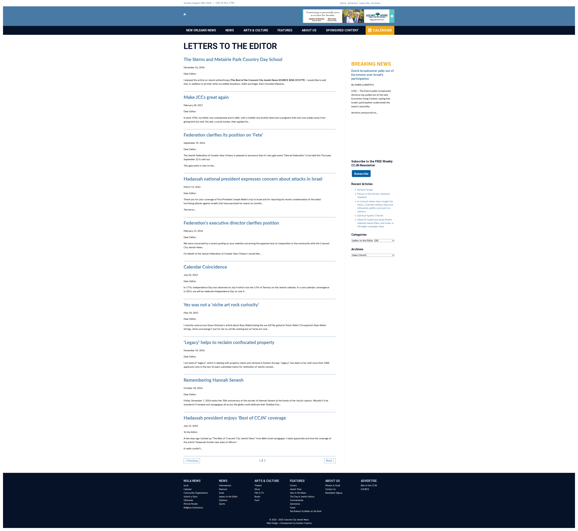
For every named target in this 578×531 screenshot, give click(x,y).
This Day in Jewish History (302, 497)
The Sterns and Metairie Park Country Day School (233, 59)
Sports (222, 504)
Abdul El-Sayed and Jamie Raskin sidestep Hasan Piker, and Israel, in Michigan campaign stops (375, 223)
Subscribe (364, 3)
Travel (292, 508)
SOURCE (365, 489)
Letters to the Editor (228, 497)
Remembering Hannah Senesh (214, 380)
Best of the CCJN (369, 486)
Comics (293, 486)
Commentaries (296, 500)
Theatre (258, 486)
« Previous (191, 460)
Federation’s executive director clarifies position (231, 223)
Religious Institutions (193, 508)
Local (186, 486)
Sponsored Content (342, 30)
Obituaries (188, 500)
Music (257, 489)
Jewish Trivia (295, 489)
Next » (330, 460)
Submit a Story (190, 497)
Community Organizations (196, 493)
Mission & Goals (332, 486)
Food (257, 500)
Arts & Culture (256, 30)
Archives (375, 3)
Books (257, 497)
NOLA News (192, 481)
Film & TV (259, 493)
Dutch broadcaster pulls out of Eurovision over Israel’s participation (372, 74)
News (229, 30)
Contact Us (330, 489)
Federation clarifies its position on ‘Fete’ (223, 135)
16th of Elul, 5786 (224, 3)
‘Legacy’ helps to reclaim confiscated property (229, 342)
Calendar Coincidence (205, 267)
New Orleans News (201, 30)
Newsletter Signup (333, 493)
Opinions (223, 500)
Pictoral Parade (190, 504)
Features (285, 30)
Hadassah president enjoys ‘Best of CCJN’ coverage (235, 418)
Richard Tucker (365, 190)
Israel (221, 493)
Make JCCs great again (206, 97)
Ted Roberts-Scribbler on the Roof (306, 511)
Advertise (353, 3)
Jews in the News (298, 493)
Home (343, 3)
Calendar (382, 30)
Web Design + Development (280, 523)
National (223, 489)
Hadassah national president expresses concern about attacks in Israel (253, 179)
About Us (309, 30)
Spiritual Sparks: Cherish (370, 215)
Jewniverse (295, 504)
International (225, 486)
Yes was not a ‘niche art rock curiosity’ (221, 305)
